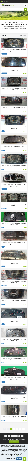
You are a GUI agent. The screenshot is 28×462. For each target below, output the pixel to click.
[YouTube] (9, 436)
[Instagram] (18, 436)
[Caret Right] (19, 429)
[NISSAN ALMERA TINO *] (14, 216)
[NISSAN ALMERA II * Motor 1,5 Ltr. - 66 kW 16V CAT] (14, 255)
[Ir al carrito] (25, 5)
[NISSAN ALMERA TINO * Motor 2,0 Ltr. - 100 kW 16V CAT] (14, 274)
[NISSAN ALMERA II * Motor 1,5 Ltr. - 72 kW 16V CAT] (14, 100)
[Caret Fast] (8, 429)
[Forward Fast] (23, 429)
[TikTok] (22, 436)
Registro (7, 1)
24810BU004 (4, 53)
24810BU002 (4, 285)
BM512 (3, 246)
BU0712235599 (4, 208)
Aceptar (19, 458)
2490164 (3, 266)
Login (3, 1)
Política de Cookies (16, 455)
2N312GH (3, 420)
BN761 (3, 362)
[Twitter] (15, 436)
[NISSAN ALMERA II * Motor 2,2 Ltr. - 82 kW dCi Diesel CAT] (14, 313)
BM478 (3, 150)
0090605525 (4, 73)
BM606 (3, 401)
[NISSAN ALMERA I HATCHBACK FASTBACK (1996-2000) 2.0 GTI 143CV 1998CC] (14, 409)
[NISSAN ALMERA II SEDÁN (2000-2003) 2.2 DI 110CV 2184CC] (14, 139)
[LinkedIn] (12, 436)
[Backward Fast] (4, 429)
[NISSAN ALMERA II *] (14, 351)
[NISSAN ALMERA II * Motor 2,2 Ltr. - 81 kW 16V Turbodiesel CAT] (14, 178)
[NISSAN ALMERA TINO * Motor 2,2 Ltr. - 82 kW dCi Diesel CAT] (14, 332)
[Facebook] (5, 436)
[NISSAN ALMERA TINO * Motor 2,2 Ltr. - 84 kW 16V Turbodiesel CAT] (14, 42)
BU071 (3, 169)
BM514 (3, 324)
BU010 (3, 131)
